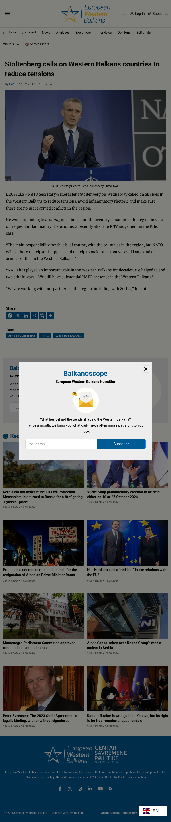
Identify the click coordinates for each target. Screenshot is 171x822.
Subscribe (121, 444)
